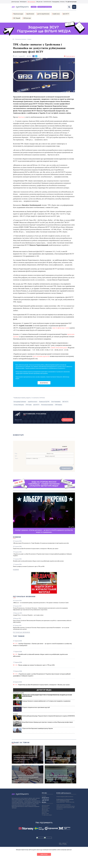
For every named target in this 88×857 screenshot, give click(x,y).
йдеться (21, 117)
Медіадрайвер (55, 1)
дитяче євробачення (43, 14)
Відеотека (44, 812)
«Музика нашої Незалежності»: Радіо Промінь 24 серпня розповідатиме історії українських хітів (41, 543)
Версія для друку (70, 56)
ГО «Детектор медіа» (71, 1)
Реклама (44, 796)
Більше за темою (21, 742)
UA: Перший (16, 18)
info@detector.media (64, 800)
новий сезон (56, 14)
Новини (34, 7)
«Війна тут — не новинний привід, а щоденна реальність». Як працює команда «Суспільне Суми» (41, 602)
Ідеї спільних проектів (41, 356)
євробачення (30, 14)
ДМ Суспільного (31, 1)
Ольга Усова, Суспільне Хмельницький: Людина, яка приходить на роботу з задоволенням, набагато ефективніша (42, 621)
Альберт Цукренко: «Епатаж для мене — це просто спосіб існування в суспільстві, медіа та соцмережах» (42, 644)
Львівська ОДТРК (44, 401)
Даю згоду (44, 854)
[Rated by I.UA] (40, 838)
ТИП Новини (58, 404)
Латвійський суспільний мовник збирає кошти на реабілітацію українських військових (38, 561)
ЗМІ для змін (39, 1)
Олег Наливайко (55, 401)
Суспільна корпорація (44, 7)
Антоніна (62, 1)
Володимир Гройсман (20, 401)
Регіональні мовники (20, 39)
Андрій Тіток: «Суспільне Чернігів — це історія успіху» (28, 615)
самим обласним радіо (58, 347)
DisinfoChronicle (47, 1)
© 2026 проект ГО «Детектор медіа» (64, 799)
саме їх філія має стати (60, 328)
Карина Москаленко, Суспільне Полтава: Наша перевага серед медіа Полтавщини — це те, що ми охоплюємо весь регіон (41, 628)
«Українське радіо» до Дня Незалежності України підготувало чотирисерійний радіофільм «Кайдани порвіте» (42, 554)
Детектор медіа (15, 1)
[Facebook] (33, 56)
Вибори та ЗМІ (45, 813)
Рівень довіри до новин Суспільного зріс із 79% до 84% (29, 566)
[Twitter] (36, 56)
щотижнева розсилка (34, 414)
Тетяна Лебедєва (19, 404)
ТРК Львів (28, 404)
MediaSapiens (23, 1)
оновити (64, 446)
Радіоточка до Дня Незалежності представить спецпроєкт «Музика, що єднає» (36, 548)
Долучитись (44, 383)
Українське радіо (18, 14)
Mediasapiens (45, 806)
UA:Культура (27, 18)
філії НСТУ (66, 14)
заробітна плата (32, 401)
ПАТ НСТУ (65, 401)
